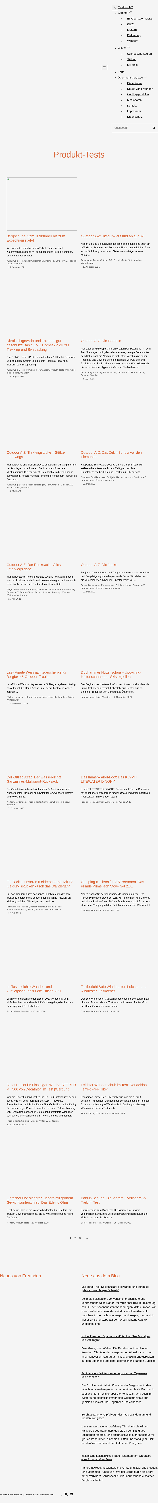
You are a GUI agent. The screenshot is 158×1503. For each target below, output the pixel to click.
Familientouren (98, 477)
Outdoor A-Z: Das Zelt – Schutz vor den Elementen (111, 454)
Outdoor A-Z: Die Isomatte (101, 341)
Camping (30, 370)
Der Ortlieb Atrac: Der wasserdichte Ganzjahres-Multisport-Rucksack (34, 779)
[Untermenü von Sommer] (130, 12)
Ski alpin (25, 1121)
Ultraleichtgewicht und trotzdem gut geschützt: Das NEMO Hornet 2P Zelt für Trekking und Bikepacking (38, 345)
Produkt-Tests (120, 260)
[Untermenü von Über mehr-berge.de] (145, 77)
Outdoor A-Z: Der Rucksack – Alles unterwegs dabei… (34, 567)
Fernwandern (25, 261)
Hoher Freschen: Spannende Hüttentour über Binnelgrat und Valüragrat (115, 1338)
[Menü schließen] (115, 7)
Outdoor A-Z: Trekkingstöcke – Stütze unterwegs (36, 454)
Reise (98, 697)
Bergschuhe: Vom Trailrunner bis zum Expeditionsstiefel (36, 238)
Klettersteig (48, 261)
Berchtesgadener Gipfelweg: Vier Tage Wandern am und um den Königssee (116, 1416)
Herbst (119, 477)
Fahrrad (29, 697)
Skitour (131, 260)
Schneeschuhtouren (52, 802)
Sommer (85, 375)
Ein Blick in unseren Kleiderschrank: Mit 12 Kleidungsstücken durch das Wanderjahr (40, 884)
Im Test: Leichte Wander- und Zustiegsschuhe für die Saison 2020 (34, 989)
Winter (139, 260)
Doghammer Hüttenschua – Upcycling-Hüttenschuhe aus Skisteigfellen (111, 674)
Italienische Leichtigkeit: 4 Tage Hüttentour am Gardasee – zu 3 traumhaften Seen (116, 1457)
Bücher (10, 697)
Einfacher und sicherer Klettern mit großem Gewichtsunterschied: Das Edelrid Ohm (40, 1200)
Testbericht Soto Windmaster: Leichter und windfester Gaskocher (114, 989)
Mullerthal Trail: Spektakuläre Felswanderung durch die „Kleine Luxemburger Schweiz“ (115, 1288)
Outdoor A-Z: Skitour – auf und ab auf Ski (112, 236)
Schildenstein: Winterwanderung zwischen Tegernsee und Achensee (114, 1375)
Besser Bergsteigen (35, 484)
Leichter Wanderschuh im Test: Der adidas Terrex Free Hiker (114, 1087)
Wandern (17, 263)
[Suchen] (154, 128)
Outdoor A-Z (62, 261)
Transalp (56, 592)
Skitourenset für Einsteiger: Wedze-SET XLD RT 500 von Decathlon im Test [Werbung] (41, 1087)
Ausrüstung (12, 261)
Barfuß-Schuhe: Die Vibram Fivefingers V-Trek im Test (113, 1200)
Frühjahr (111, 477)
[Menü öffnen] (104, 67)
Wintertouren (87, 263)
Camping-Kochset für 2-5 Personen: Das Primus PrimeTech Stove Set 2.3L (112, 884)
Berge (96, 260)
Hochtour (37, 261)
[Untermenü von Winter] (128, 47)
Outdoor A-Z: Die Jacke (99, 565)
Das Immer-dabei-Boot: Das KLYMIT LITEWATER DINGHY (109, 779)
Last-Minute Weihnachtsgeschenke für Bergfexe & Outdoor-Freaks (37, 674)
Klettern (59, 589)
